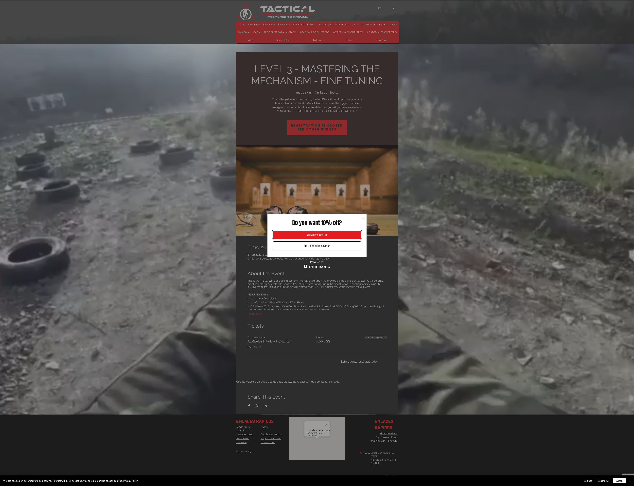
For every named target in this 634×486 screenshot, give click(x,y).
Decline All (603, 480)
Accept (619, 480)
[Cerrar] (630, 480)
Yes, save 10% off (317, 234)
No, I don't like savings (317, 245)
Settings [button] (588, 480)
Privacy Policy (130, 480)
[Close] (363, 218)
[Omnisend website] (317, 264)
